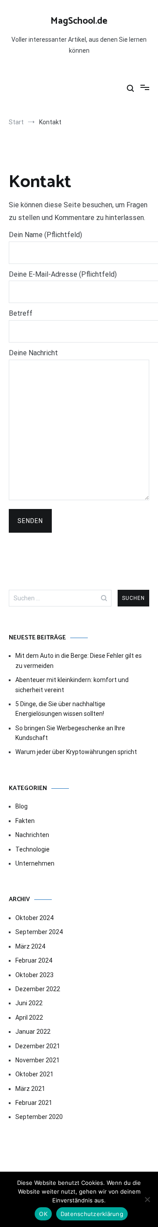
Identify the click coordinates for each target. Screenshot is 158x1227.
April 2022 (29, 1017)
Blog (21, 806)
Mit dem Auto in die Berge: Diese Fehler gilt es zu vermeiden (78, 660)
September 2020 (39, 1116)
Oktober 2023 (34, 974)
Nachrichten (32, 834)
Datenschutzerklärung (92, 1213)
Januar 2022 (32, 1031)
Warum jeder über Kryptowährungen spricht (76, 751)
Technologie (32, 849)
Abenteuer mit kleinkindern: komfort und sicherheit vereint (72, 684)
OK (43, 1213)
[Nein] (147, 1199)
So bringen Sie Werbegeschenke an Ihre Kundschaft (70, 733)
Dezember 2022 (37, 988)
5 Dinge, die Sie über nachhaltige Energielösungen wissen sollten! (60, 708)
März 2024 (30, 946)
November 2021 (37, 1060)
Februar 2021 (33, 1102)
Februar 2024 (33, 960)
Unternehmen (34, 863)
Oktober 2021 (34, 1074)
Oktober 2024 (34, 917)
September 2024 (39, 931)
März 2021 (30, 1088)
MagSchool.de (79, 21)
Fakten (25, 820)
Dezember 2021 (37, 1046)
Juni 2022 (29, 1003)
